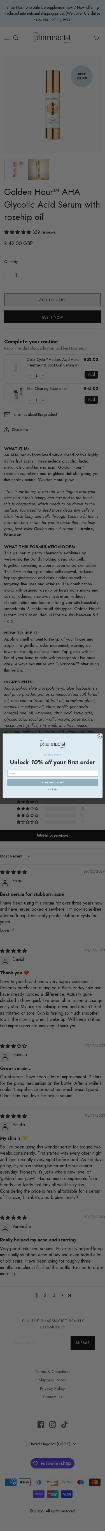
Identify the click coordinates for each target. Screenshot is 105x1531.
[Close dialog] (99, 736)
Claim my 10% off (52, 782)
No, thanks (52, 789)
